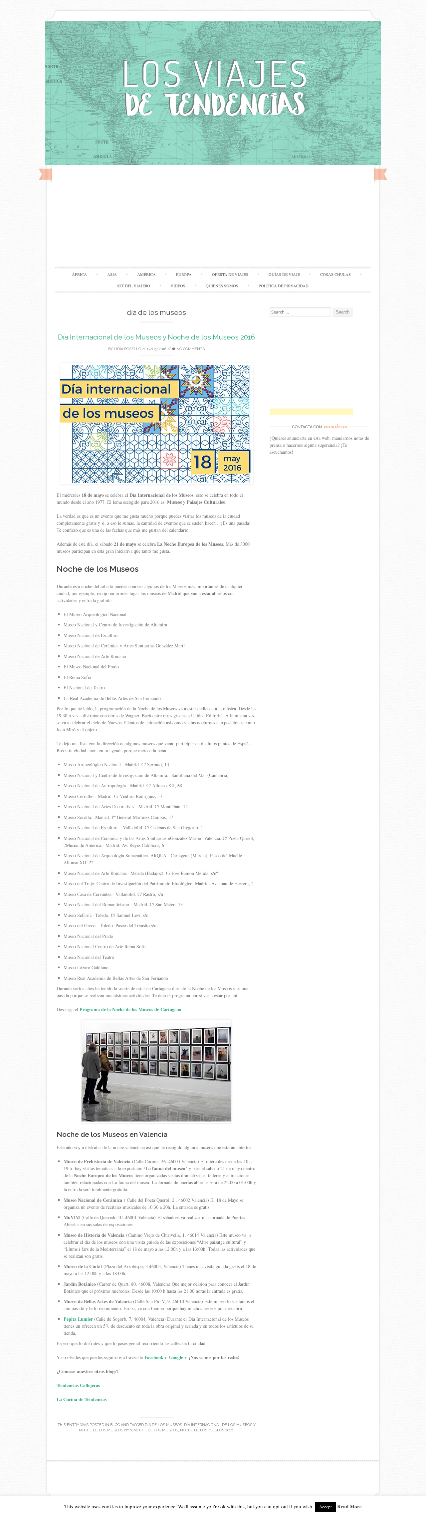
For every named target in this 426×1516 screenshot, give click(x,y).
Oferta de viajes (230, 274)
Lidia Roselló (127, 349)
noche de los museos (156, 1430)
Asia (112, 274)
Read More (349, 1506)
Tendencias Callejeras (79, 1385)
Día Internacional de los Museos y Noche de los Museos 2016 (156, 337)
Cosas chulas (335, 274)
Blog (115, 1425)
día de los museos (163, 1425)
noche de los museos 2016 (206, 1430)
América (146, 274)
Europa (184, 274)
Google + (178, 1357)
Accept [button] (325, 1507)
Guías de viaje (284, 274)
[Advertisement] (213, 216)
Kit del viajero (133, 285)
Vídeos (177, 285)
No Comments (190, 349)
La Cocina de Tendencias (81, 1399)
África (79, 274)
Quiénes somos (222, 285)
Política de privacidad (284, 285)
